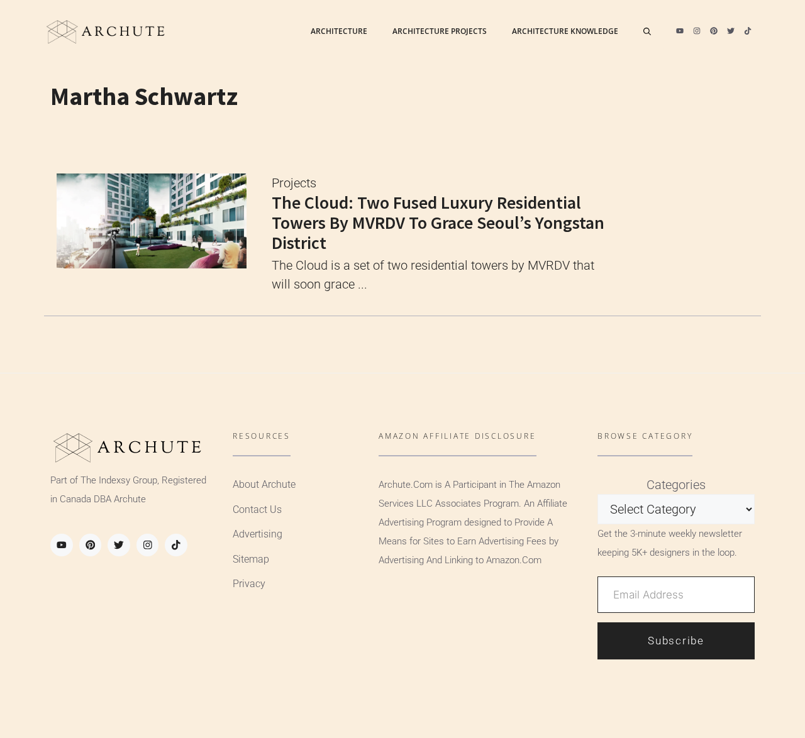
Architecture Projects (439, 31)
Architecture (339, 31)
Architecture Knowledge (565, 31)
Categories (676, 484)
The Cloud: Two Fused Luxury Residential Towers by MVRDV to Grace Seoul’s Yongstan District (438, 222)
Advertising (257, 534)
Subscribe (676, 640)
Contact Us (257, 509)
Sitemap (251, 559)
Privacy (249, 584)
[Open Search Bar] (647, 31)
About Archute (264, 484)
